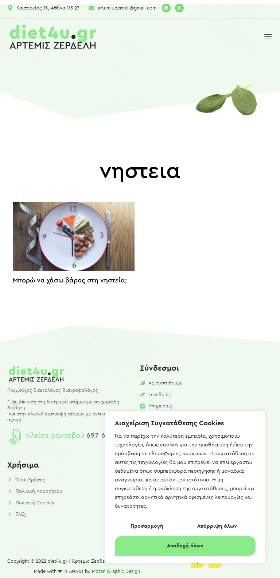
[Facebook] (166, 8)
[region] (185, 487)
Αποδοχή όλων (185, 545)
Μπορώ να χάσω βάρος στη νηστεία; (70, 280)
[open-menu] (266, 36)
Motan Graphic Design (116, 571)
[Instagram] (179, 8)
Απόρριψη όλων (217, 526)
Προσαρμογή (147, 526)
